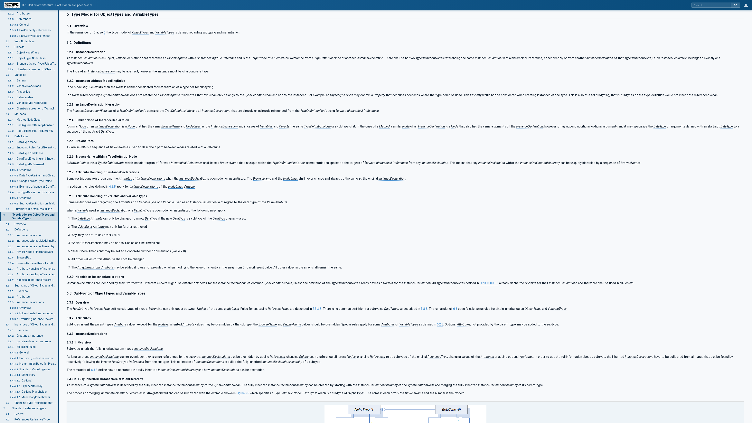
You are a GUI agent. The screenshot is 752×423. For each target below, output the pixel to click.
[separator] (58, 216)
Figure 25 (242, 393)
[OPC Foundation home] (12, 5)
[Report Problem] (746, 5)
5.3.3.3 (317, 309)
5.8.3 (424, 309)
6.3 (455, 309)
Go (735, 5)
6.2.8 (112, 186)
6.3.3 (94, 370)
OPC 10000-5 (489, 283)
